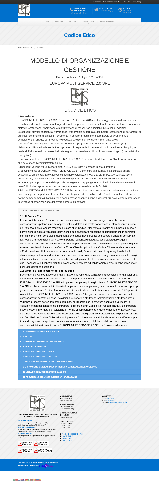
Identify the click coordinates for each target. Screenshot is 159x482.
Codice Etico (97, 2)
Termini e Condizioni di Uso (111, 2)
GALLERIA (72, 22)
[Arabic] (14, 479)
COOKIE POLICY (67, 438)
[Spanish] (40, 479)
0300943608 (110, 400)
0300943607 (110, 398)
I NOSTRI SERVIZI (88, 22)
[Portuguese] (32, 479)
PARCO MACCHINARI (107, 22)
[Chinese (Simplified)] (16, 479)
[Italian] (29, 479)
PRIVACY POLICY (67, 436)
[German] (27, 479)
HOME (47, 22)
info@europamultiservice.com (117, 402)
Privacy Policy (136, 2)
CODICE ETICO (67, 440)
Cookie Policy (126, 2)
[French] (24, 479)
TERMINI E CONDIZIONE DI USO (72, 434)
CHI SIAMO (59, 22)
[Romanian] (35, 479)
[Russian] (37, 479)
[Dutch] (19, 479)
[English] (22, 479)
